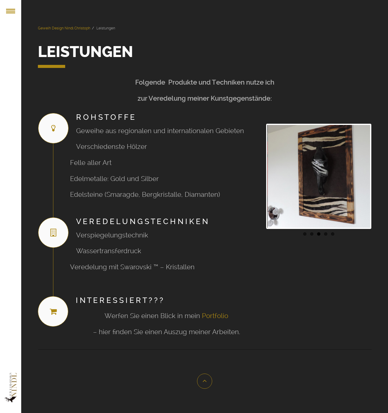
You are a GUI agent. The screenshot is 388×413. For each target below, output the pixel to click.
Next (379, 176)
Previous (258, 176)
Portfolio (215, 316)
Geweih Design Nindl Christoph (64, 28)
